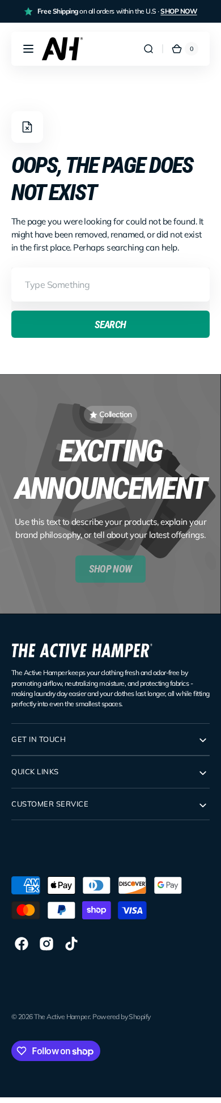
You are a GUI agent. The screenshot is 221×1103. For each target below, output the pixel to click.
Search (110, 324)
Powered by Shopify (121, 1016)
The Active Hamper (62, 1016)
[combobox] (110, 285)
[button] (28, 48)
